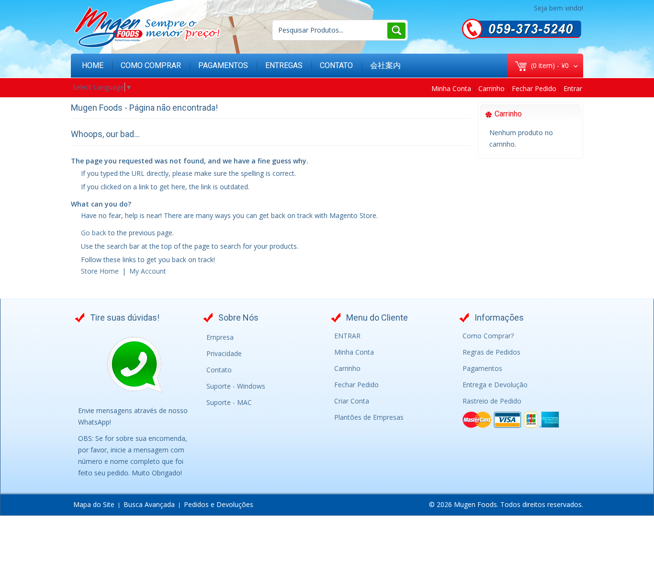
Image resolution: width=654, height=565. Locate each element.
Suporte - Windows (235, 386)
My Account (147, 271)
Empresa (220, 337)
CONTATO (336, 65)
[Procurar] (396, 30)
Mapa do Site (93, 504)
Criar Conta (351, 400)
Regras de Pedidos (491, 352)
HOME (92, 65)
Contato (219, 369)
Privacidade (224, 353)
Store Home (100, 271)
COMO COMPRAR (151, 65)
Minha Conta (451, 88)
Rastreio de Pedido (491, 400)
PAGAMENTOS (223, 65)
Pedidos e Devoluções (218, 504)
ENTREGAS (284, 65)
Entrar (573, 88)
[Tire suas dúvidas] (134, 365)
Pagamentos (482, 368)
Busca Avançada (149, 504)
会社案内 (385, 65)
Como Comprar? (488, 335)
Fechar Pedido (534, 88)
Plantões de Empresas (369, 417)
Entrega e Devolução (495, 384)
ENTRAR (347, 335)
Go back (93, 232)
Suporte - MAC (229, 402)
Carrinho (491, 88)
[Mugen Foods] (147, 27)
